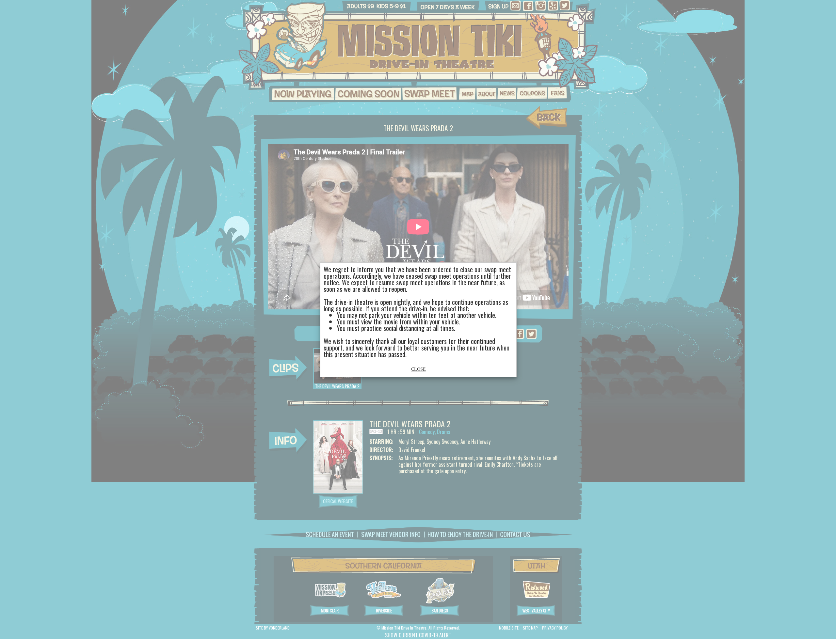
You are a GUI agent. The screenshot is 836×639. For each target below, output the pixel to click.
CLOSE (418, 369)
